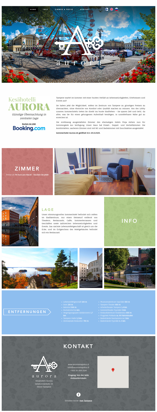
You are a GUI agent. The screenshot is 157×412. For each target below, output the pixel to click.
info (45, 9)
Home (33, 9)
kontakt (85, 9)
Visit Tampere (85, 401)
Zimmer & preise (64, 9)
